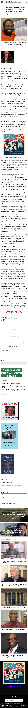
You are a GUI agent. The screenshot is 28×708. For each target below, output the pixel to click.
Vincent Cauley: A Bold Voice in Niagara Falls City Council (13, 630)
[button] (25, 363)
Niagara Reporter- (13, 14)
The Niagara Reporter (19, 703)
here (9, 157)
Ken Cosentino (13, 5)
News (24, 5)
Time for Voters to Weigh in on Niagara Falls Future (14, 607)
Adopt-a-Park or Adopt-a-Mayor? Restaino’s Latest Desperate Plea (14, 561)
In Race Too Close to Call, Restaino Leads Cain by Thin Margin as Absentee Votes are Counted (14, 585)
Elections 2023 (6, 5)
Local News (19, 5)
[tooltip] (7, 312)
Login (26, 342)
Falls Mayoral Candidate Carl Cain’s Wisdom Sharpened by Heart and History (12, 656)
